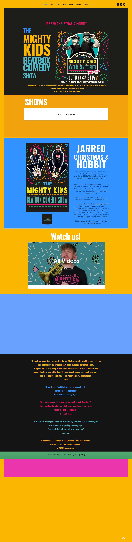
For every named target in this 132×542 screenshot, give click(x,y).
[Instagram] (124, 4)
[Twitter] (121, 4)
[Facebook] (118, 4)
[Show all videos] (66, 287)
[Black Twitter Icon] (82, 455)
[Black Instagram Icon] (85, 455)
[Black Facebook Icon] (80, 455)
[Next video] (101, 263)
